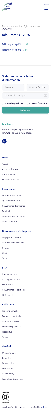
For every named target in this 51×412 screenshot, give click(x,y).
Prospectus (7, 332)
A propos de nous (10, 169)
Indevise (44, 407)
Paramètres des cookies (12, 379)
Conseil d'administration (13, 243)
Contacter (6, 358)
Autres (5, 337)
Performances (8, 285)
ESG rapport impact (11, 279)
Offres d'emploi (9, 353)
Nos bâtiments (8, 175)
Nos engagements (10, 274)
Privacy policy (8, 363)
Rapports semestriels (11, 316)
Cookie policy (8, 374)
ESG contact (7, 295)
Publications (7, 211)
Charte (5, 253)
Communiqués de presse (13, 216)
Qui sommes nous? (11, 201)
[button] (46, 7)
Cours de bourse (9, 222)
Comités (6, 248)
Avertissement (8, 369)
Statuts (5, 258)
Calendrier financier (10, 321)
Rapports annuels (10, 311)
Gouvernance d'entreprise (13, 206)
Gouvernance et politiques (14, 290)
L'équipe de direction (11, 238)
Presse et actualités (10, 180)
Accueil (5, 164)
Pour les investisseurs (11, 196)
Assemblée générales (11, 327)
